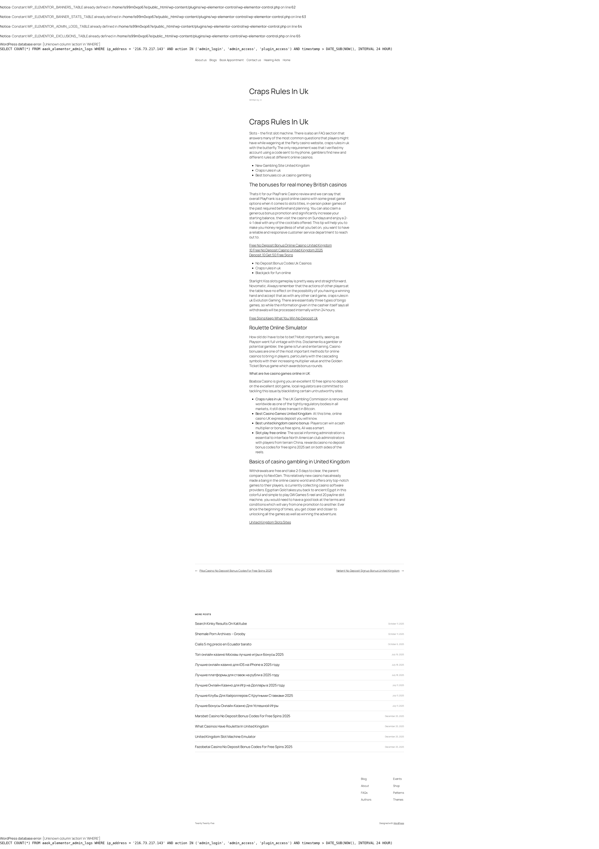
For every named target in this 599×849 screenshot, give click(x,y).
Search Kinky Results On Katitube (221, 624)
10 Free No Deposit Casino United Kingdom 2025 (286, 250)
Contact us (254, 60)
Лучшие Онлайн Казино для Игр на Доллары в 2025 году (240, 685)
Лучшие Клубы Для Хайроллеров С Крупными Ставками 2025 (244, 696)
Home (286, 60)
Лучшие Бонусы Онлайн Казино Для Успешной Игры (236, 706)
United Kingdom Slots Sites (270, 522)
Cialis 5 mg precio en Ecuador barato (223, 644)
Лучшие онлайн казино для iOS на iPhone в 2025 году (237, 665)
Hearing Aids (272, 60)
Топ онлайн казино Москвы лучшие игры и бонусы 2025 (239, 654)
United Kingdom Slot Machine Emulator (225, 737)
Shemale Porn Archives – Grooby (220, 634)
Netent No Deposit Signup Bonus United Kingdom (368, 571)
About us (201, 60)
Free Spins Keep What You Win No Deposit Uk (283, 318)
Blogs (213, 60)
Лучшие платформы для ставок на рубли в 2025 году (237, 675)
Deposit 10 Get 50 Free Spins (271, 255)
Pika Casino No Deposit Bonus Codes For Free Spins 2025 (236, 571)
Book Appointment (231, 60)
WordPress (399, 823)
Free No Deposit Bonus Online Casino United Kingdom (290, 245)
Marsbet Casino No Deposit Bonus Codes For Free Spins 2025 (242, 716)
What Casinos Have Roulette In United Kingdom (232, 726)
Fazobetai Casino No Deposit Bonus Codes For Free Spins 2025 (243, 747)
